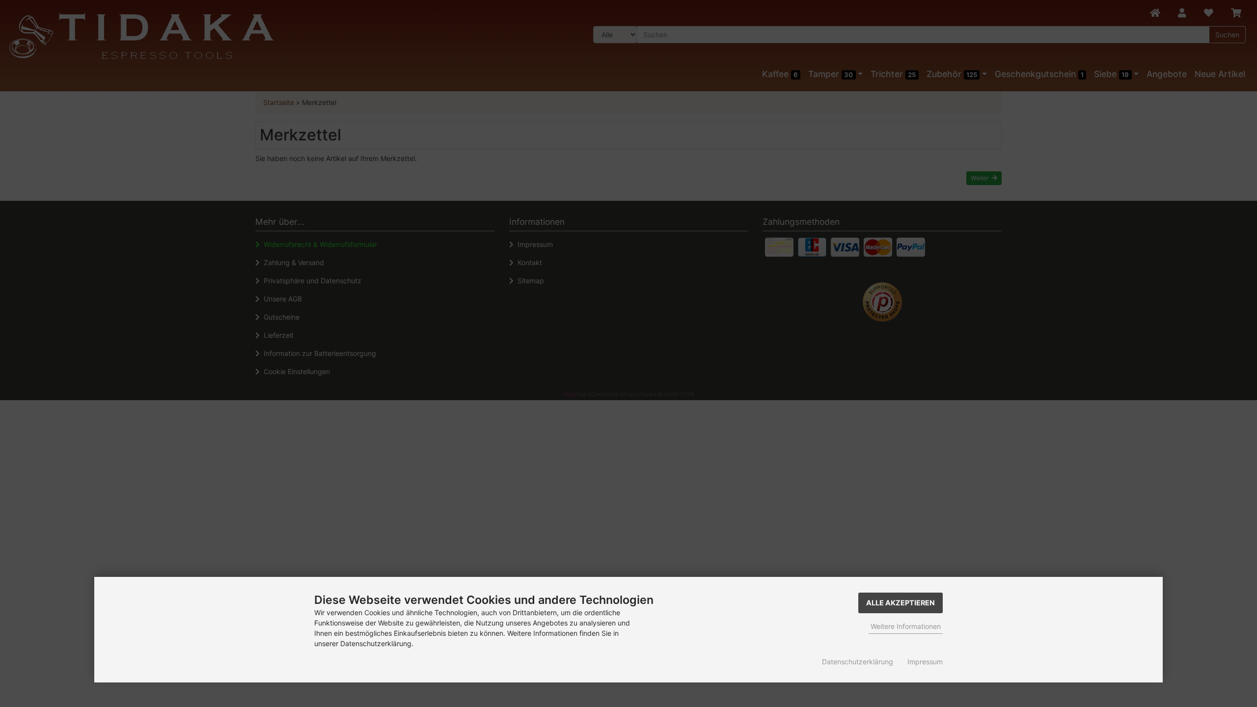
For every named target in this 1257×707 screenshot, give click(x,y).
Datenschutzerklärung (857, 661)
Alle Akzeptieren (900, 602)
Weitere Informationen (906, 626)
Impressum (925, 661)
